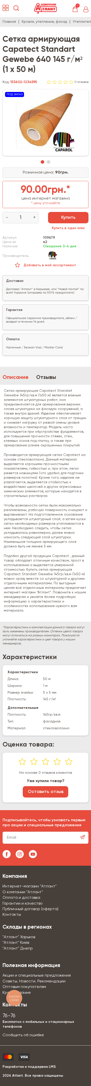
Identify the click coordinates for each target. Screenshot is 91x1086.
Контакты (12, 915)
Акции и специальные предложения (37, 976)
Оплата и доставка (21, 898)
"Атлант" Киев (16, 943)
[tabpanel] (45, 122)
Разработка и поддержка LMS (29, 1067)
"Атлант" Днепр (18, 949)
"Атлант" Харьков (19, 937)
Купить (68, 217)
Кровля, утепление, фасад (44, 21)
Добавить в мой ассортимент (49, 265)
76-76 (9, 1016)
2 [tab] (48, 162)
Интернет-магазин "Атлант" (30, 886)
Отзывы (46, 377)
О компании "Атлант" (23, 892)
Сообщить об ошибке (23, 1035)
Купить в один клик (68, 228)
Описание (16, 377)
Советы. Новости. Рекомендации (34, 981)
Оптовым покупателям (24, 987)
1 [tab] (42, 162)
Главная (9, 21)
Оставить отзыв (45, 791)
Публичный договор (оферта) (30, 909)
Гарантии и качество (23, 904)
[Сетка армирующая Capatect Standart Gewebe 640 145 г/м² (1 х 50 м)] (45, 122)
